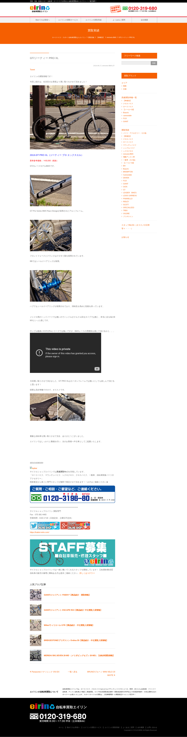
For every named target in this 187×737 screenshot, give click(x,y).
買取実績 (91, 37)
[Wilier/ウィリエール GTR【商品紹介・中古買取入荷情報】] (62, 630)
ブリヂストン (128, 216)
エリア (124, 83)
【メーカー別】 (129, 110)
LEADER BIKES (129, 193)
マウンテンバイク (129, 145)
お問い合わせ (152, 727)
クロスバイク (128, 104)
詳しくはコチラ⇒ (87, 573)
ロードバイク (128, 107)
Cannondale (127, 175)
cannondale (127, 115)
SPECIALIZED (128, 208)
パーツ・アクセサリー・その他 (134, 133)
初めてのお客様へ (42, 20)
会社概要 (144, 20)
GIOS (125, 187)
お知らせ (125, 237)
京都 (124, 89)
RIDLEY (126, 202)
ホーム (61, 727)
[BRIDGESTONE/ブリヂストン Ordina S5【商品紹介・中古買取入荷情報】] (69, 645)
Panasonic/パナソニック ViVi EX (45, 672)
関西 (124, 86)
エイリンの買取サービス (68, 20)
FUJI (125, 118)
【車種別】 (100, 37)
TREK (125, 210)
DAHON (126, 178)
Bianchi (126, 113)
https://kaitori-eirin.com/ (39, 532)
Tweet (32, 69)
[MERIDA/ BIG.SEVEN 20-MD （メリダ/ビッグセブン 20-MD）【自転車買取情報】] (72, 660)
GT (113, 66)
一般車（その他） (129, 160)
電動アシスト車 (129, 157)
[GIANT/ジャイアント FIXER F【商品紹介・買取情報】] (60, 600)
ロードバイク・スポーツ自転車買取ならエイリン (69, 37)
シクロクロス (128, 151)
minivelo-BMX (111, 37)
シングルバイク (129, 148)
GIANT (125, 121)
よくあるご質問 (119, 20)
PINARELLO (127, 199)
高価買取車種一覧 (129, 97)
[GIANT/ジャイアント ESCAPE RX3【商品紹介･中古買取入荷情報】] (66, 615)
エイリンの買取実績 (93, 20)
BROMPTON (128, 172)
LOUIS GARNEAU (130, 196)
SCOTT (126, 205)
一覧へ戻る (72, 672)
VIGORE (126, 214)
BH (124, 166)
